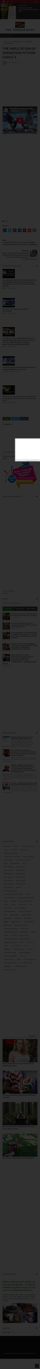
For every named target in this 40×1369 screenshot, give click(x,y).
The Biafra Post (34, 460)
